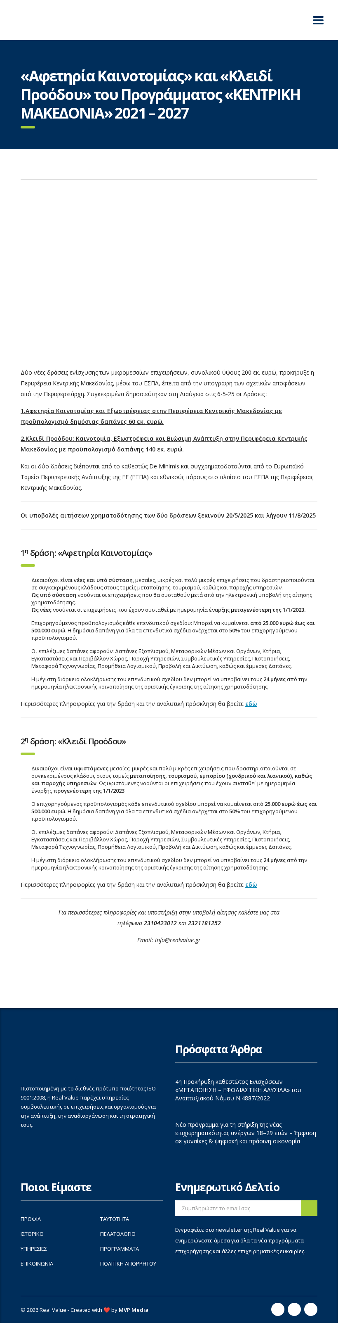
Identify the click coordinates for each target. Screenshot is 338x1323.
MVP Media (133, 1309)
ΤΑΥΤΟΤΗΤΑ (114, 1219)
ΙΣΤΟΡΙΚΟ (32, 1233)
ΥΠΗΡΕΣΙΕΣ (34, 1248)
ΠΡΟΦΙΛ (31, 1219)
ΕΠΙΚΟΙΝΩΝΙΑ (37, 1263)
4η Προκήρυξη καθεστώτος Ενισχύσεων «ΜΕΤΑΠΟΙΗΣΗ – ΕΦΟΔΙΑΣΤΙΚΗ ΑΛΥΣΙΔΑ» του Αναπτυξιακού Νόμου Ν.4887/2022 (238, 1090)
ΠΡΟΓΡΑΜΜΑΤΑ (119, 1248)
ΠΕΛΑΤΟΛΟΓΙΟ (118, 1233)
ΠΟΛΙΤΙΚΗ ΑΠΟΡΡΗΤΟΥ (128, 1263)
